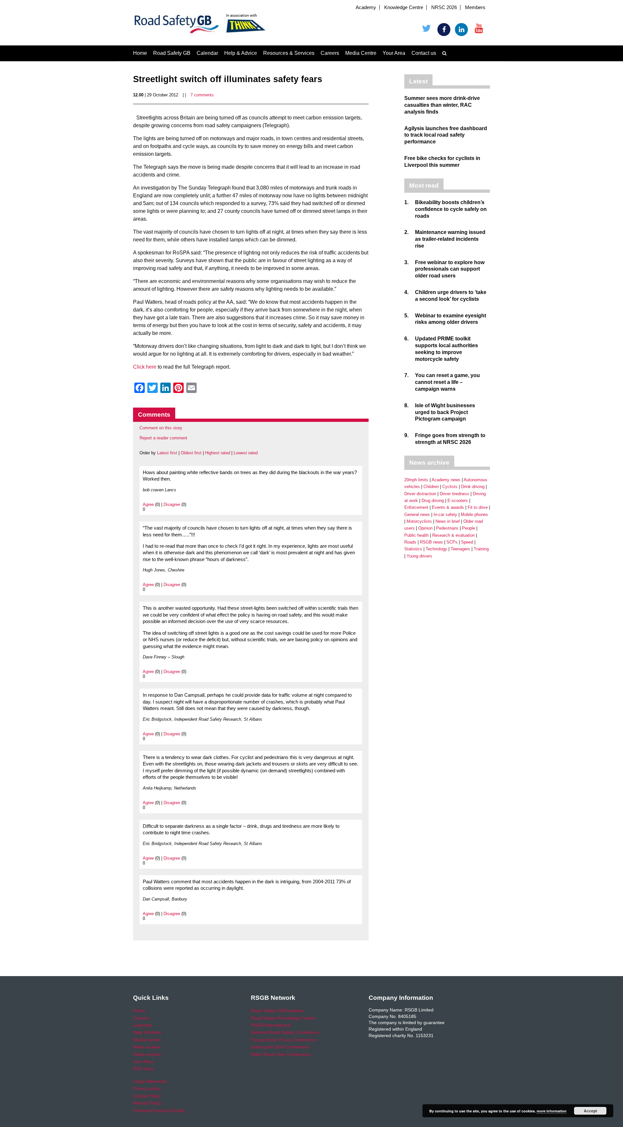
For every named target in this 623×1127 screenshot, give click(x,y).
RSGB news (431, 542)
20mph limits (416, 479)
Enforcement (416, 507)
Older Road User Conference (281, 1054)
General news (417, 514)
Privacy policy (147, 1088)
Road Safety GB (171, 53)
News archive (147, 1046)
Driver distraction (420, 493)
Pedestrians (447, 528)
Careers (330, 53)
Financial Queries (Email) (159, 1110)
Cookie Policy (147, 1095)
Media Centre (360, 53)
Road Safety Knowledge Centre (283, 1018)
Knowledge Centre (403, 7)
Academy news (446, 479)
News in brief (447, 521)
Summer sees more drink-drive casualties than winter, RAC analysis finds (442, 105)
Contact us (423, 53)
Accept (590, 1111)
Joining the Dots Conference (280, 1046)
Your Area (394, 53)
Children (431, 486)
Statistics (413, 548)
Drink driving (472, 486)
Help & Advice (240, 53)
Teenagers (460, 548)
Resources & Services (288, 53)
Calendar (207, 53)
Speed (467, 542)
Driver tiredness (454, 493)
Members (475, 7)
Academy (366, 7)
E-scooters (457, 500)
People (468, 528)
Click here (144, 367)
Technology (436, 548)
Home (140, 53)
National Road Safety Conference (285, 1032)
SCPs (452, 542)
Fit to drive (478, 507)
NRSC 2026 (444, 7)
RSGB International (270, 1025)
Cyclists (450, 486)
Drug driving (432, 500)
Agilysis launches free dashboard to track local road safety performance (445, 135)
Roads (410, 542)
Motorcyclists (419, 521)
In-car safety (445, 514)
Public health (416, 535)
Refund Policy (147, 1103)
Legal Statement (150, 1081)
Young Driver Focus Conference (284, 1039)
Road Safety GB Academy (277, 1010)
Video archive (147, 1054)
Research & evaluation (453, 535)
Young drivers (419, 556)
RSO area (143, 1068)
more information (552, 1111)
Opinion (425, 528)
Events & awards (448, 507)
